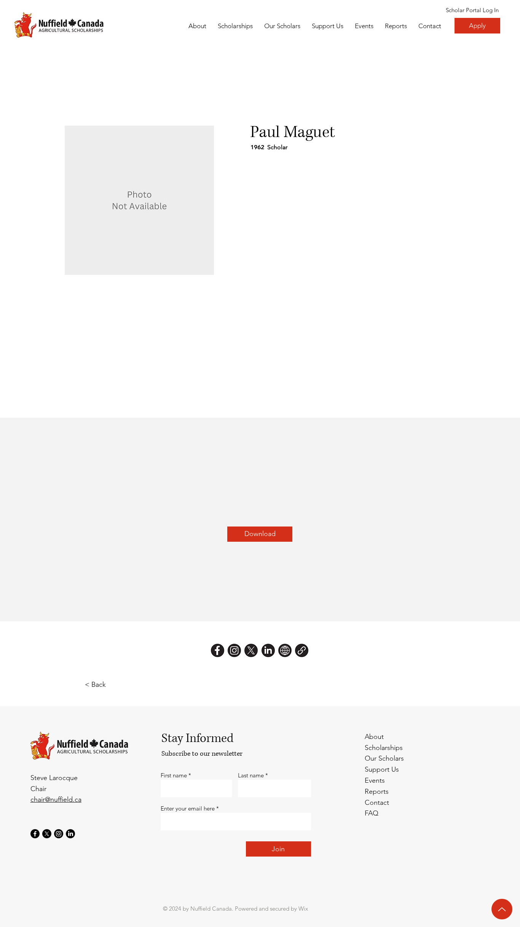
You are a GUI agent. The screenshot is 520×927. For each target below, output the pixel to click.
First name (174, 775)
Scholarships (384, 748)
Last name (251, 775)
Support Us (382, 769)
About (374, 736)
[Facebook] (35, 833)
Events (375, 780)
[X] (46, 833)
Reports (377, 791)
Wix (303, 908)
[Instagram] (58, 833)
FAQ (371, 813)
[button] (282, 25)
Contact (377, 802)
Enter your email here (188, 808)
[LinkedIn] (70, 833)
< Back (95, 684)
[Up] (501, 909)
